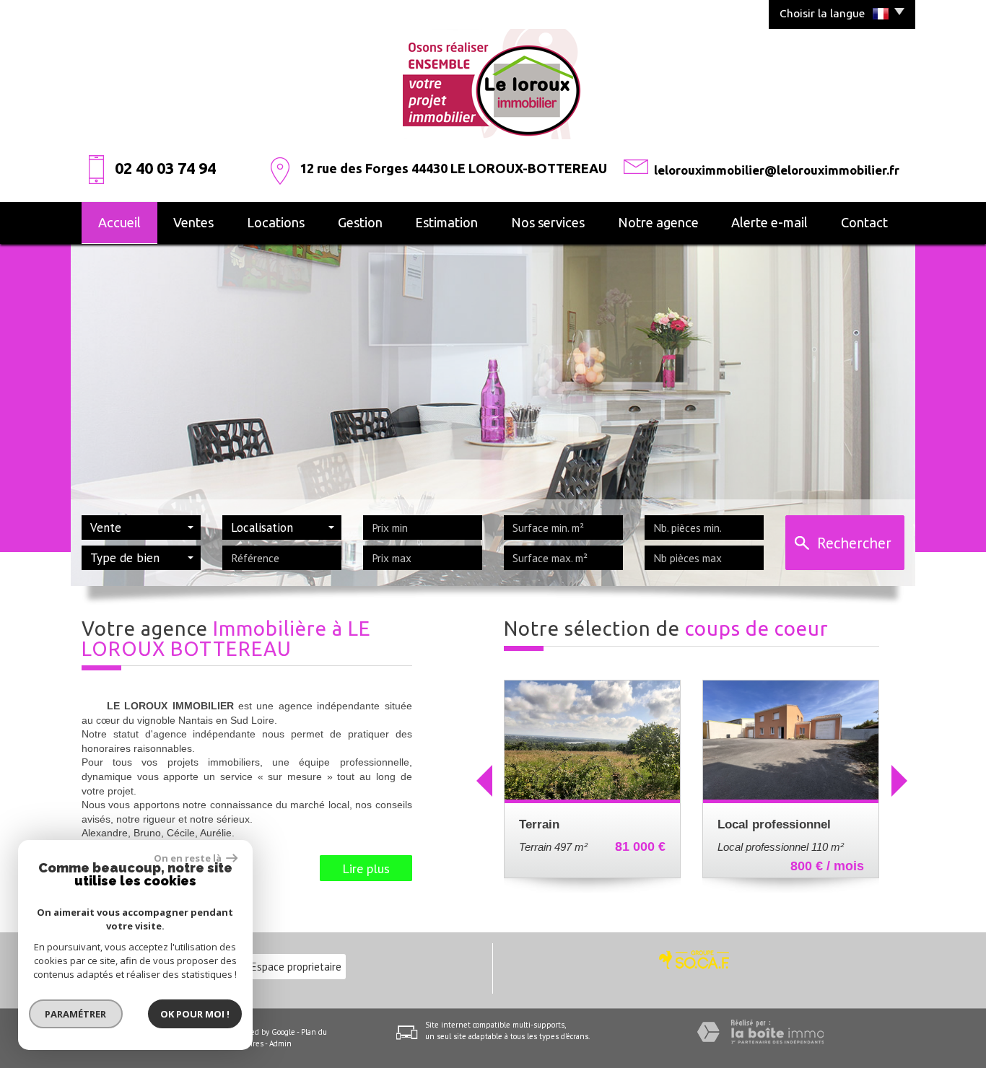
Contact (864, 222)
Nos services (548, 222)
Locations (276, 222)
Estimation (446, 222)
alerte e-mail (769, 222)
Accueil (119, 222)
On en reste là (188, 858)
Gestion (360, 222)
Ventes (193, 222)
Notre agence (658, 222)
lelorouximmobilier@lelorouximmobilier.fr (776, 170)
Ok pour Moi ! (195, 1013)
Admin (280, 1043)
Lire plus (366, 868)
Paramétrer (76, 1013)
